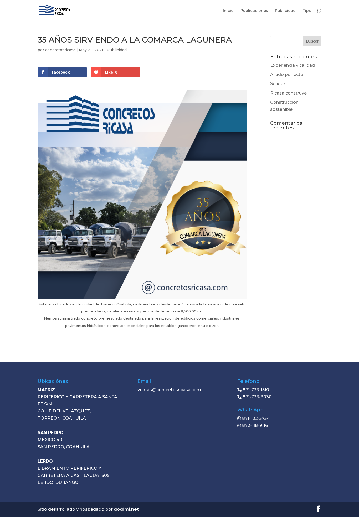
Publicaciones (254, 11)
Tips (306, 11)
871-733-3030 (257, 396)
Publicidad (285, 11)
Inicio (228, 11)
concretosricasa (60, 50)
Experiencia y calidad (292, 65)
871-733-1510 (255, 389)
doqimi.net (126, 509)
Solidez (278, 83)
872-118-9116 (254, 425)
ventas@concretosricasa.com (169, 389)
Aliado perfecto (286, 74)
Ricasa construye (288, 93)
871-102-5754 (255, 418)
